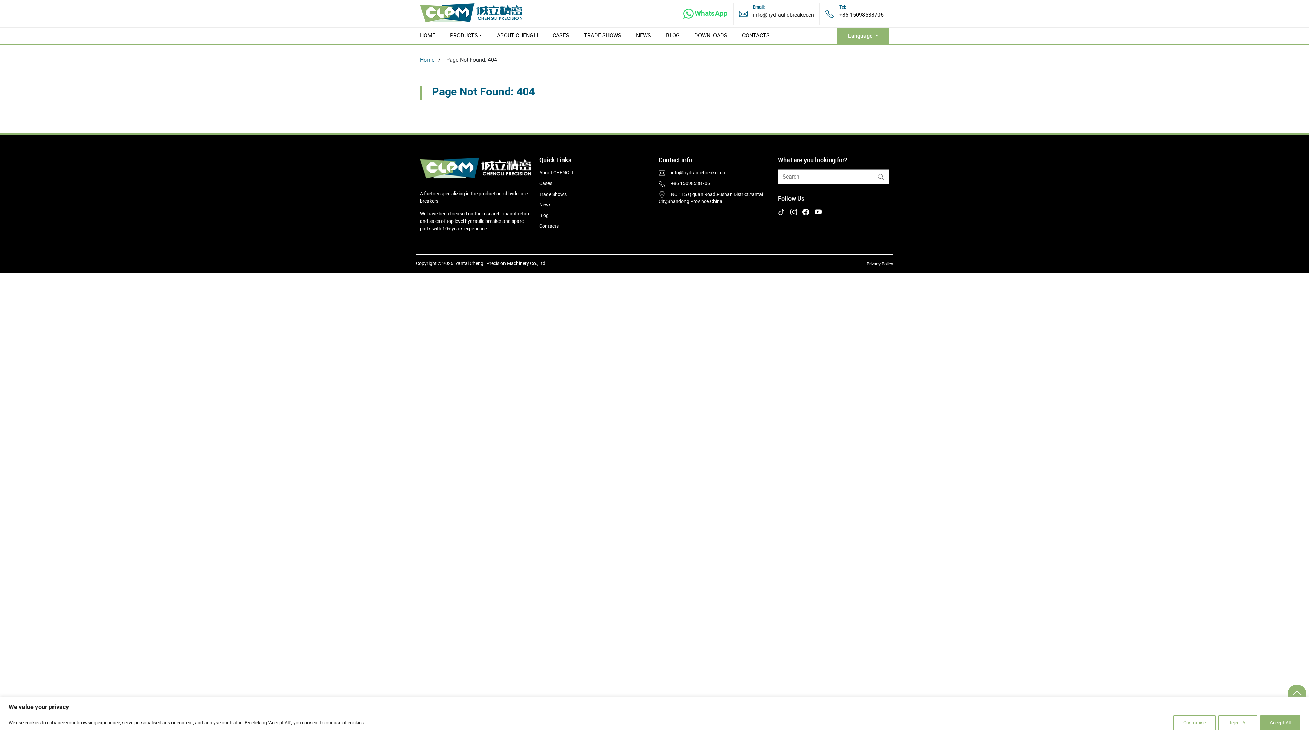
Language (861, 36)
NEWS (643, 35)
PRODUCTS (464, 35)
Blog (544, 215)
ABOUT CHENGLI (517, 35)
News (545, 205)
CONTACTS (756, 35)
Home (427, 60)
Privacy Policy (880, 263)
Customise (1194, 722)
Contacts (549, 226)
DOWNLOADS (710, 35)
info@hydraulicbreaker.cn (783, 15)
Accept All (1280, 722)
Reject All (1237, 722)
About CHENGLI (556, 173)
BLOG (673, 35)
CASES (561, 35)
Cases (545, 183)
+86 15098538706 (861, 15)
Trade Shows (553, 194)
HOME (427, 35)
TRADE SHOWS (602, 35)
